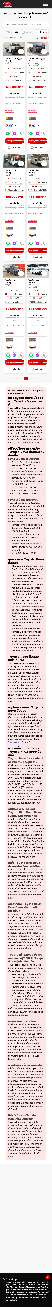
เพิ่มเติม (14, 1300)
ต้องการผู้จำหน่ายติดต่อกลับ (14, 141)
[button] (14, 147)
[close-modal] (47, 1277)
